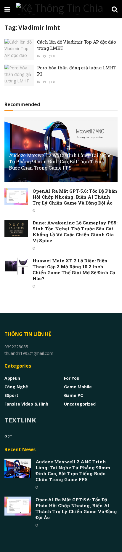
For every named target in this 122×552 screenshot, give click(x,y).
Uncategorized (80, 404)
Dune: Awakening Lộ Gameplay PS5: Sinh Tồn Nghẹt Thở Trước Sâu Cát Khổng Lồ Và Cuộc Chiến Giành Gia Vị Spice (75, 231)
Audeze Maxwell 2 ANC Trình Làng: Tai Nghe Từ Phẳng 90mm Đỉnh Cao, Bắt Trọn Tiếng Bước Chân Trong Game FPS (60, 161)
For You (71, 378)
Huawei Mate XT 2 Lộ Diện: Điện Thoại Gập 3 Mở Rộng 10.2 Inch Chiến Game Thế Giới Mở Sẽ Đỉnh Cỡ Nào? (74, 269)
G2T (8, 436)
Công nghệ (16, 387)
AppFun (12, 378)
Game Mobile (78, 387)
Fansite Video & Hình (26, 404)
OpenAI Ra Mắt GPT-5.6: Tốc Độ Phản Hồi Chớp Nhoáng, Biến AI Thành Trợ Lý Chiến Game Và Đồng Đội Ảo (75, 197)
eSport (11, 395)
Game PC (73, 395)
